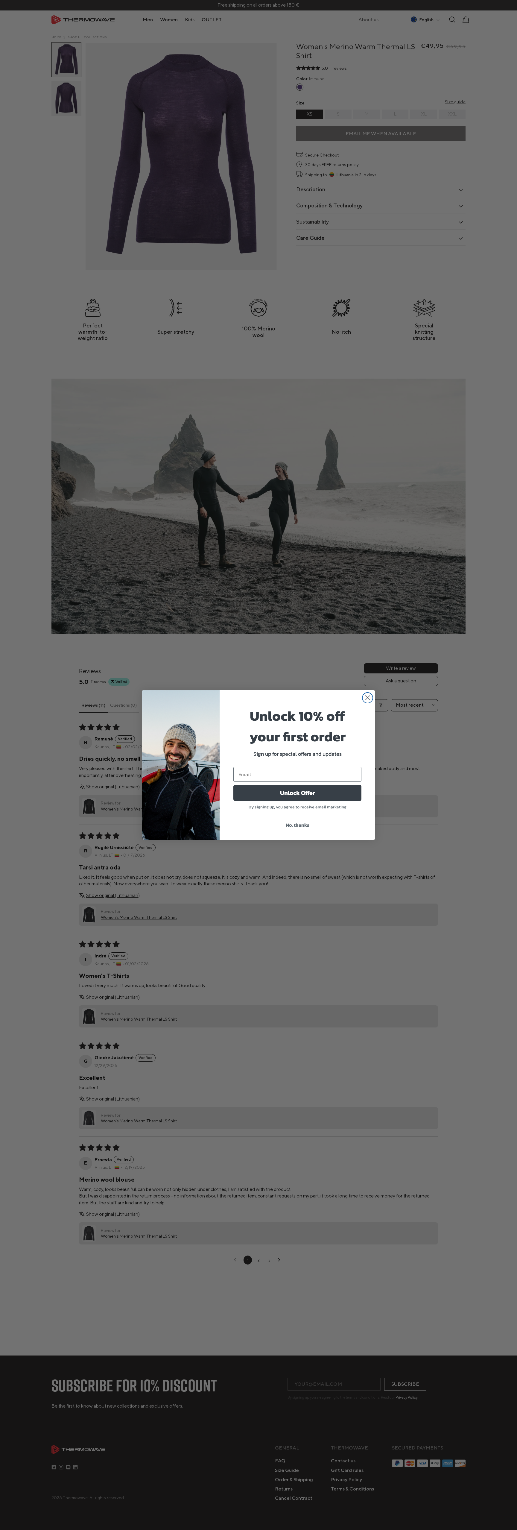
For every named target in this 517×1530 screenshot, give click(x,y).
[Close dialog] (367, 698)
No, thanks (297, 824)
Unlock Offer (297, 792)
